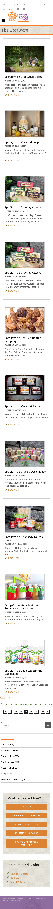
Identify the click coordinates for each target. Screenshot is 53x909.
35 (43, 711)
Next (11, 698)
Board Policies (18, 882)
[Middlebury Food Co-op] (18, 13)
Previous (4, 698)
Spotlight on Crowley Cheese (23, 207)
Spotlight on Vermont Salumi (23, 406)
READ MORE (14, 95)
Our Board (45, 5)
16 (16, 711)
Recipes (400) (7, 773)
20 (36, 711)
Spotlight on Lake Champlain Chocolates (23, 672)
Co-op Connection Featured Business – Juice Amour (22, 607)
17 (21, 711)
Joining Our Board (26, 833)
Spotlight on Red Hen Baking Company (23, 339)
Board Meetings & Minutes (26, 843)
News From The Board (26, 815)
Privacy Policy (16, 900)
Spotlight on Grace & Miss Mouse (25, 471)
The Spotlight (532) (10, 756)
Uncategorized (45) (10, 750)
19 (31, 711)
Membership (21, 5)
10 (49, 705)
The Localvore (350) (10, 762)
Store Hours (8, 5)
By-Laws (15, 878)
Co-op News (8, 9)
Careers (34, 5)
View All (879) (7, 744)
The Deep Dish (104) (10, 768)
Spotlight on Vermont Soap (22, 142)
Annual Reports (19, 873)
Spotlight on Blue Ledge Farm (23, 76)
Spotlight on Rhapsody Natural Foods (24, 538)
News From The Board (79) (13, 779)
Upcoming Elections (26, 824)
